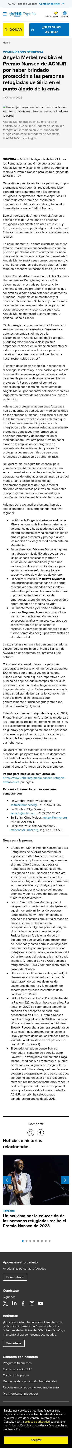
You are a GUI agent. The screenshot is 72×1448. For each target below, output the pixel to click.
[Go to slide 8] (50, 1242)
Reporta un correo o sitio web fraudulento (31, 1387)
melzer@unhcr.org (54, 817)
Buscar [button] (48, 16)
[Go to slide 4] (35, 1242)
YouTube (40, 1303)
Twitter (5, 1303)
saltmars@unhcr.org (24, 805)
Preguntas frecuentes (17, 1363)
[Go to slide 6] (43, 1242)
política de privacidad (37, 1422)
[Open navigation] (5, 14)
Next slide (65, 1180)
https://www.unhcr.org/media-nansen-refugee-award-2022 (34, 780)
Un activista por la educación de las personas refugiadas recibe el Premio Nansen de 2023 (34, 1221)
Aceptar (36, 1440)
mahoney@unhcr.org (24, 830)
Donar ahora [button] (15, 1277)
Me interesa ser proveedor (20, 1394)
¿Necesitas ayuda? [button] (51, 29)
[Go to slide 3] (31, 1242)
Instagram (31, 1303)
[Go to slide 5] (39, 1242)
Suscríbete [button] (13, 1343)
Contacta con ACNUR (17, 1369)
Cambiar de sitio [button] (49, 4)
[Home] (22, 14)
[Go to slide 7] (47, 1242)
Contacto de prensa (16, 1375)
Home (6, 42)
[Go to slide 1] (24, 1242)
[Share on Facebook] (40, 1132)
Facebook (23, 1303)
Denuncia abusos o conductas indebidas (30, 1381)
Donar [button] (55, 16)
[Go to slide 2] (27, 1242)
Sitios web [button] (64, 16)
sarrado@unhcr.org (23, 813)
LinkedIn (14, 1303)
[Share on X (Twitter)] (30, 1132)
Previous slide (7, 1180)
